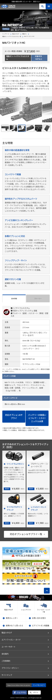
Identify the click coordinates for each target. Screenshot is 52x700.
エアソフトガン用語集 (40, 626)
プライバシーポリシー (10, 668)
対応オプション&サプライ (14, 416)
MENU (49, 6)
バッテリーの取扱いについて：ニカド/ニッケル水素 (37, 418)
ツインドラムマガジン (15, 464)
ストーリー (38, 298)
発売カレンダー (12, 618)
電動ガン (24, 34)
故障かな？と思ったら (14, 626)
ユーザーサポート (8, 647)
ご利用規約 (6, 661)
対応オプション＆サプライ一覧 (26, 534)
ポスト (35, 693)
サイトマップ (7, 675)
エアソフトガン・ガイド (11, 640)
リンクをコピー (39, 685)
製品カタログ (15, 34)
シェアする (21, 693)
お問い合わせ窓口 (39, 618)
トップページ (5, 34)
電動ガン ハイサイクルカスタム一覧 (11, 36)
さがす (42, 6)
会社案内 (5, 654)
